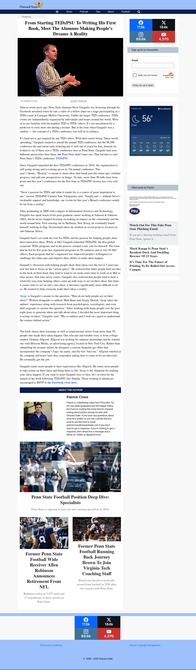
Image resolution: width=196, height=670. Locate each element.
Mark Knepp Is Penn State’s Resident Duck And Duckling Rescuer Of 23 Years (149, 252)
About (111, 11)
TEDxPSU (62, 158)
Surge (23, 296)
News (69, 11)
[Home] (31, 7)
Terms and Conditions (51, 645)
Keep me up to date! (143, 85)
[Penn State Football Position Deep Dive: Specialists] (70, 491)
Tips (98, 11)
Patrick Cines (30, 101)
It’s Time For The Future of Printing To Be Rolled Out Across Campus (152, 265)
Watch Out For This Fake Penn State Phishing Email (150, 227)
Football (126, 11)
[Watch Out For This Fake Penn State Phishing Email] (152, 221)
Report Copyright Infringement (145, 645)
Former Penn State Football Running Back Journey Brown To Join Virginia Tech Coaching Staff (96, 560)
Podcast (84, 11)
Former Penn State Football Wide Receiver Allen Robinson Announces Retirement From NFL (44, 570)
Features (26, 17)
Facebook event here (64, 382)
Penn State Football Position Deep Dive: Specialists (70, 499)
